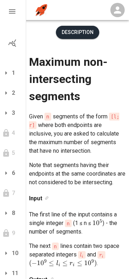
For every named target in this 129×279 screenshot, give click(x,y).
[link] (46, 198)
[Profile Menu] (118, 10)
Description (78, 32)
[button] (13, 11)
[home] (41, 10)
